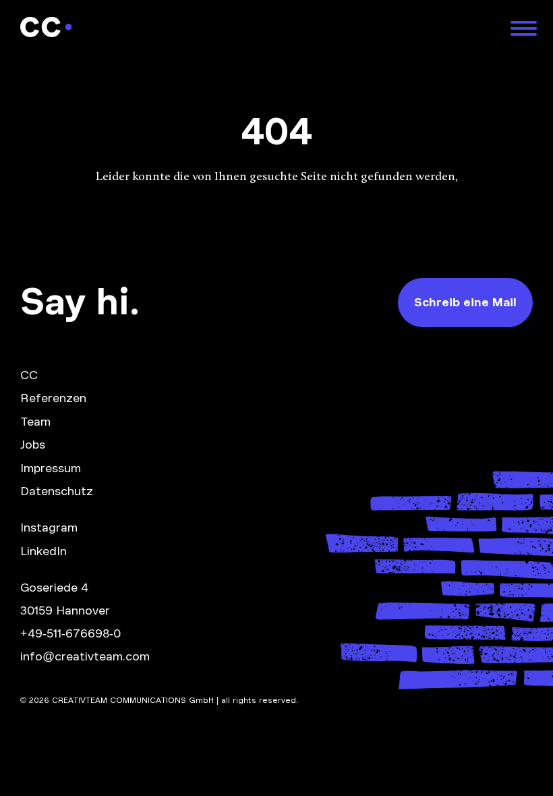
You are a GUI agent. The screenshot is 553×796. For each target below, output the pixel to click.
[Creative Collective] (257, 27)
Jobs (32, 444)
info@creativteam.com (85, 656)
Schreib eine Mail (465, 302)
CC (29, 375)
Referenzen (53, 398)
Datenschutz (56, 491)
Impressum (50, 468)
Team (35, 421)
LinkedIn (43, 551)
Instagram (49, 527)
